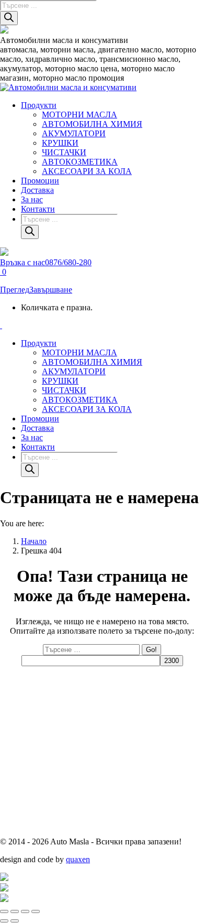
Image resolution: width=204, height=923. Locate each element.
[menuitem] (38, 105)
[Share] (14, 911)
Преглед (14, 289)
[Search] (9, 18)
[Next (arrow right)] (14, 920)
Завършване (50, 289)
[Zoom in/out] (35, 911)
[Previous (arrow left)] (4, 920)
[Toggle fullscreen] (25, 911)
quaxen (78, 859)
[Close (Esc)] (4, 911)
